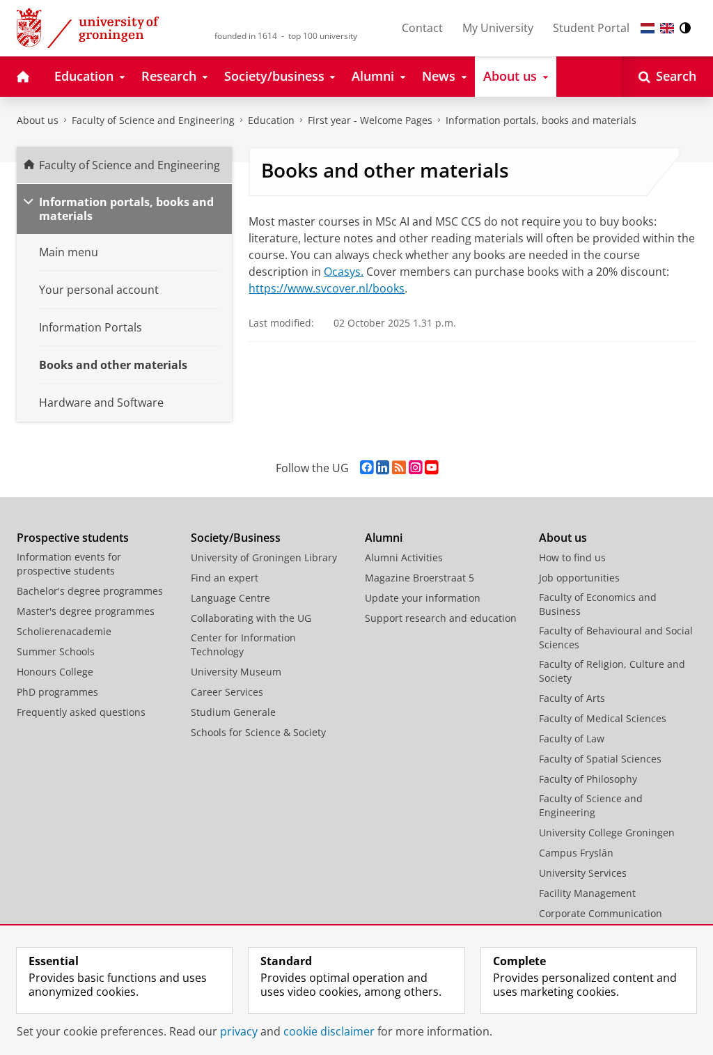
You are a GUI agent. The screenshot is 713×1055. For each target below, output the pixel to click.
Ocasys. (343, 271)
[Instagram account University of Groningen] (415, 467)
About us (37, 120)
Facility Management (587, 893)
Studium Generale (233, 712)
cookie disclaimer (329, 1031)
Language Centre (230, 597)
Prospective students (73, 538)
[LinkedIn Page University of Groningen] (382, 467)
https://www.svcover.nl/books (327, 288)
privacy (239, 1031)
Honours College (55, 671)
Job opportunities (579, 577)
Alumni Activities (404, 557)
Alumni (383, 538)
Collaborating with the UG (251, 618)
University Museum (236, 671)
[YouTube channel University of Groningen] (431, 467)
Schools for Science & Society (258, 732)
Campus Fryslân (576, 852)
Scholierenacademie (64, 631)
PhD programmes (57, 691)
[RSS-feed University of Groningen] (399, 467)
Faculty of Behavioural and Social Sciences (616, 637)
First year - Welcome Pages (370, 120)
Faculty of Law (571, 738)
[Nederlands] (648, 28)
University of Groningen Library (264, 557)
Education (271, 120)
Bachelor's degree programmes (90, 590)
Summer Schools (56, 651)
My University (497, 28)
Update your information (422, 597)
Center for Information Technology (243, 644)
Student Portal (591, 28)
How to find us (572, 557)
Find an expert (224, 577)
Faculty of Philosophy (588, 779)
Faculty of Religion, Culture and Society (612, 671)
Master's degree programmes (86, 611)
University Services (583, 873)
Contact (422, 28)
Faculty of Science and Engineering (153, 120)
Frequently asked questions (81, 712)
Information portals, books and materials (541, 120)
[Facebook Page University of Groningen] (366, 467)
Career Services (227, 691)
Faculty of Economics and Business (598, 604)
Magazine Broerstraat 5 (419, 577)
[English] (667, 28)
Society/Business (236, 538)
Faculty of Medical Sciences (602, 718)
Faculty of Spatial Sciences (600, 758)
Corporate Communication (600, 913)
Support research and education (441, 618)
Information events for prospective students (69, 563)
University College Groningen (607, 832)
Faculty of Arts (572, 698)
